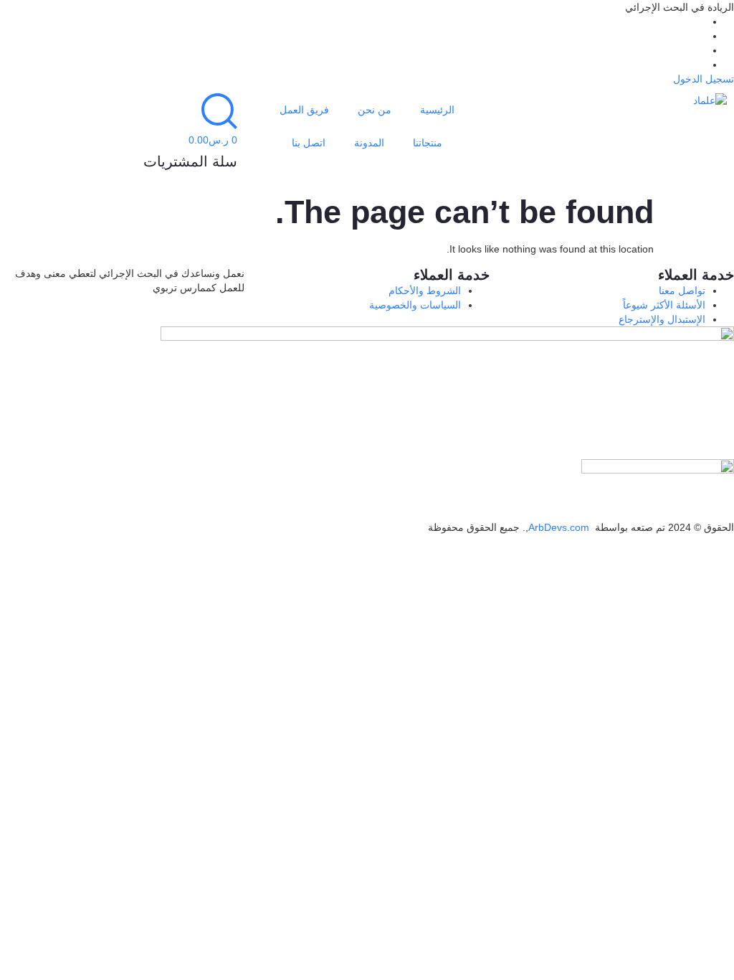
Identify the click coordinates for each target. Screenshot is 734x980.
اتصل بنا (308, 143)
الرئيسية (437, 110)
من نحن (374, 110)
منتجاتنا (427, 143)
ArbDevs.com (558, 527)
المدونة (369, 143)
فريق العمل (304, 110)
